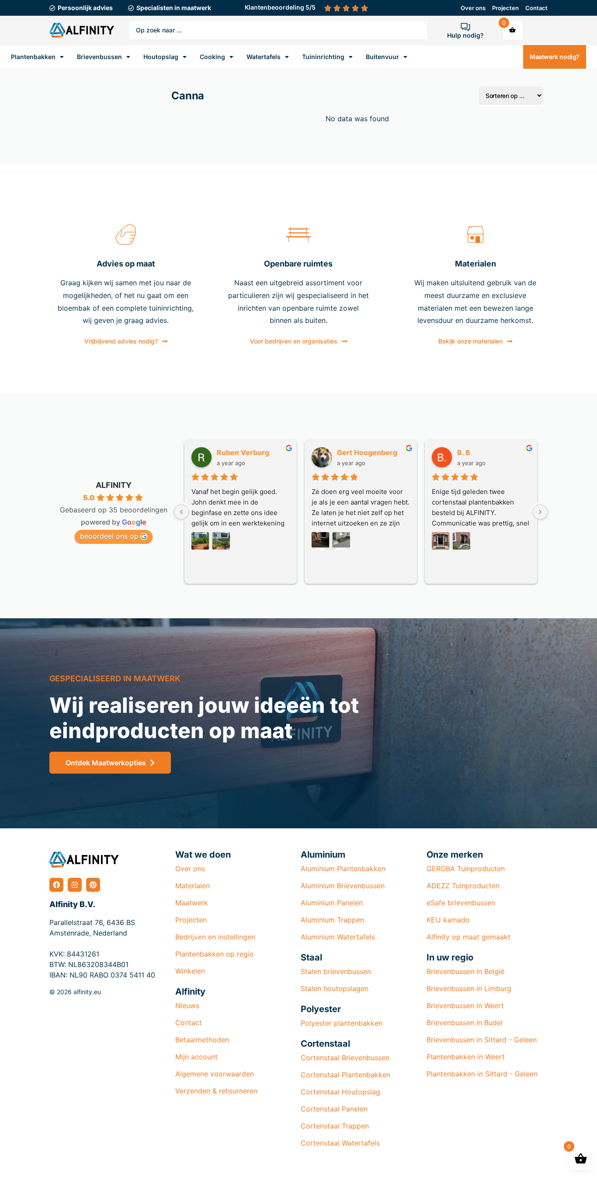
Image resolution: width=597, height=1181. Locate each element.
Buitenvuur (382, 56)
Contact (536, 7)
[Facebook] (56, 885)
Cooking (212, 56)
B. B (463, 452)
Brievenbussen (99, 56)
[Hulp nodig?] (465, 26)
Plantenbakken (33, 56)
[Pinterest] (93, 885)
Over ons (473, 7)
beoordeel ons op (109, 536)
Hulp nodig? (465, 35)
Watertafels (263, 56)
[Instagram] (75, 885)
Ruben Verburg (243, 452)
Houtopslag (160, 56)
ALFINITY (114, 485)
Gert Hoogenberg (367, 452)
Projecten (505, 7)
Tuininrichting (323, 56)
